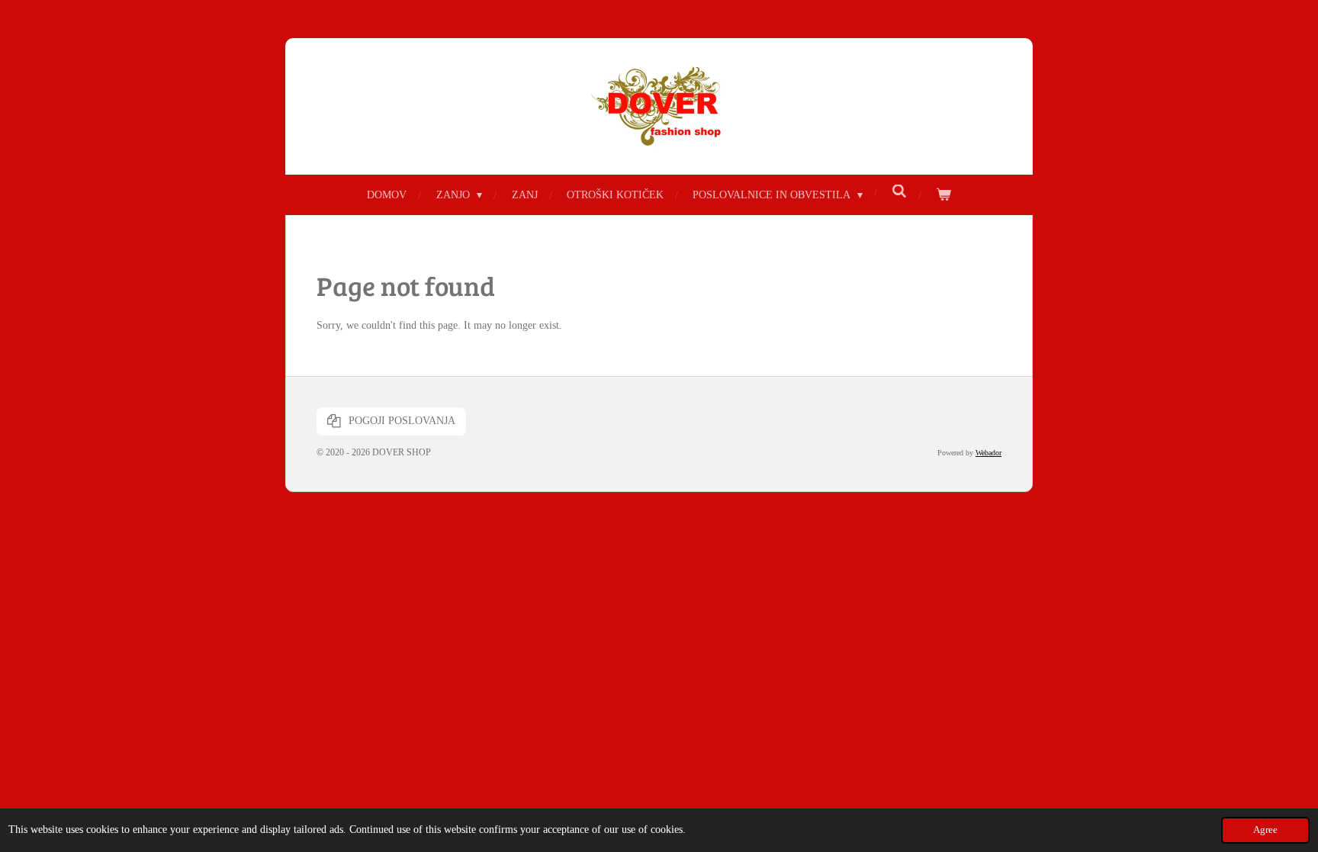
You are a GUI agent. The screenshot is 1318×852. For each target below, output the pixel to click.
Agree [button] (1265, 830)
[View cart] (943, 194)
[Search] (899, 192)
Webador (988, 453)
